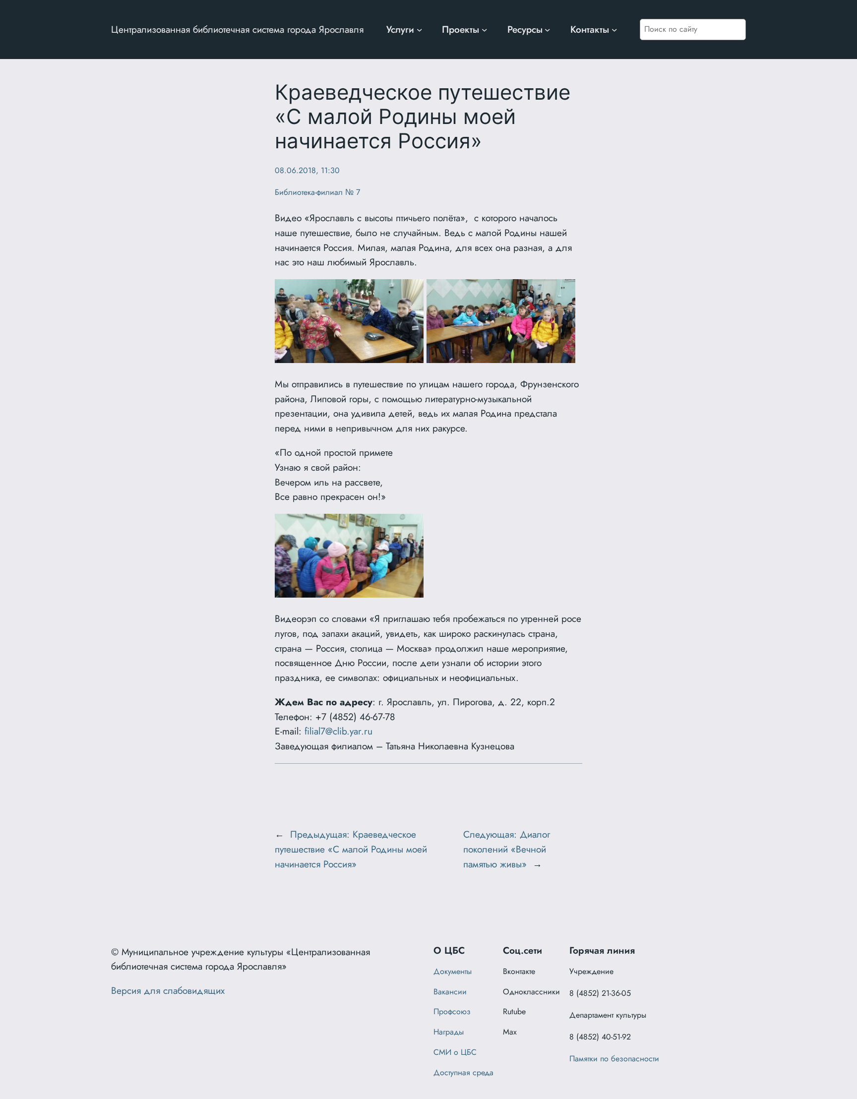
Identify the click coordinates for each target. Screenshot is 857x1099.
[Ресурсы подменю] (548, 30)
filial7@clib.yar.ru (338, 731)
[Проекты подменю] (485, 30)
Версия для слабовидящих (168, 990)
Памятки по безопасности (614, 1058)
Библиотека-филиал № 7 (317, 192)
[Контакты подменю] (614, 30)
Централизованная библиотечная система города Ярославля (237, 29)
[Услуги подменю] (420, 30)
